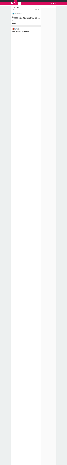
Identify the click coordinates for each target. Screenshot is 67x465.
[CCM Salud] (14, 3)
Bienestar (33, 3)
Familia (25, 3)
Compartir (14, 20)
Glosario (42, 3)
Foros (19, 3)
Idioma (55, 0)
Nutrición (29, 3)
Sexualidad (38, 3)
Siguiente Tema (37, 9)
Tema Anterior (14, 9)
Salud (15, 0)
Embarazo (17, 7)
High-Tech (12, 0)
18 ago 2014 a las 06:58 (21, 14)
